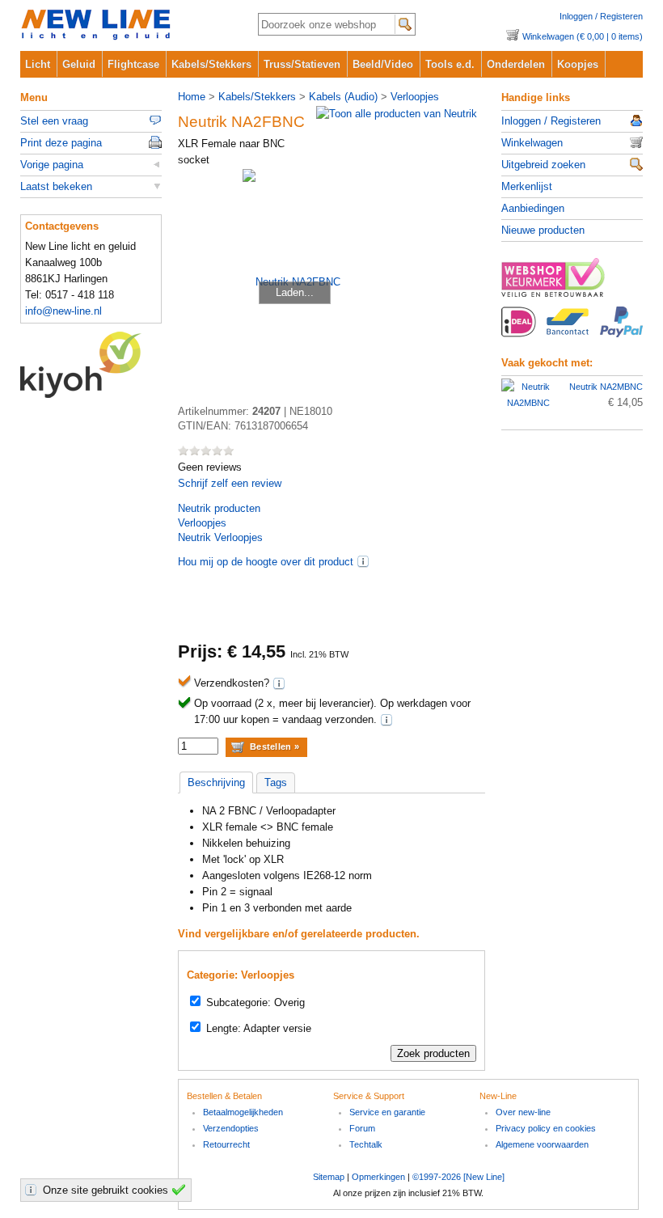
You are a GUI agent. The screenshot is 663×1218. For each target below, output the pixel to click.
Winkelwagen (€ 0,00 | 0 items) (582, 36)
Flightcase (133, 64)
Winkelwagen (532, 143)
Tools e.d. (450, 64)
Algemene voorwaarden (542, 1144)
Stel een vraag (54, 121)
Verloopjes (415, 97)
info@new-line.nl (63, 311)
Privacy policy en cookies (546, 1128)
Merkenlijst (526, 186)
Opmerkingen (378, 1177)
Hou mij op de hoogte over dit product (265, 562)
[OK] (181, 1189)
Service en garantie (387, 1112)
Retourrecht (226, 1144)
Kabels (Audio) (343, 97)
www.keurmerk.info (572, 282)
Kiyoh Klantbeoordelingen (91, 365)
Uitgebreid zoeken (543, 165)
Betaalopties (572, 331)
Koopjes (577, 64)
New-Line (125, 25)
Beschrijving (216, 782)
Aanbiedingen (532, 208)
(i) (363, 561)
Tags (275, 782)
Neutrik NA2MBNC (606, 386)
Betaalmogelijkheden (243, 1112)
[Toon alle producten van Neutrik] (396, 114)
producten (219, 508)
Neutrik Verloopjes (220, 537)
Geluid (78, 64)
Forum (362, 1128)
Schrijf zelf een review (229, 483)
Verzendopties (231, 1128)
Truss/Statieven (302, 64)
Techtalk (365, 1144)
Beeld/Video (383, 64)
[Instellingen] (33, 1189)
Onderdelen (516, 64)
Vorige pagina (51, 165)
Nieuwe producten (543, 230)
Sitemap (328, 1177)
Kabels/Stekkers (211, 64)
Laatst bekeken (56, 186)
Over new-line (523, 1112)
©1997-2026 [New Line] (458, 1177)
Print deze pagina (61, 143)
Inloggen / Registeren (601, 16)
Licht (37, 64)
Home (191, 97)
